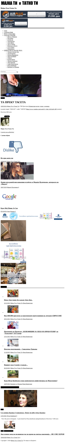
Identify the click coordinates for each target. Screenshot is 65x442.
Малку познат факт (9, 33)
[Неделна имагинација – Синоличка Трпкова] (12, 346)
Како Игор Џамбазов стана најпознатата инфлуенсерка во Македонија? (30, 381)
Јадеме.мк (10, 40)
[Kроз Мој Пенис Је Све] (9, 205)
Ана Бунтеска (11, 53)
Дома (5, 30)
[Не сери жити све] (14, 155)
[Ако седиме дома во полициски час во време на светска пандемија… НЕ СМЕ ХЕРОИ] (9, 428)
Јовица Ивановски (12, 55)
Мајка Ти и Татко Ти (9, 8)
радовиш (46, 106)
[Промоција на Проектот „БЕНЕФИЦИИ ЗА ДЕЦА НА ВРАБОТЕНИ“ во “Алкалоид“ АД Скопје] (12, 328)
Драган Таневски (12, 61)
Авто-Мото (10, 43)
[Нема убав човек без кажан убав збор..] (12, 296)
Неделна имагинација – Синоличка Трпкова (20, 349)
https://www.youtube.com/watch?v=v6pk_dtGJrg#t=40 (41, 109)
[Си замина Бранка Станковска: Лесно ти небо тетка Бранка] (20, 406)
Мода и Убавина (12, 36)
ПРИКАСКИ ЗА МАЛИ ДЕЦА (13, 50)
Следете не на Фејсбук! (7, 132)
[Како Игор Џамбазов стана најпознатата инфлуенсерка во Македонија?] (12, 377)
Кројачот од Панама (13, 67)
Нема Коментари (28, 303)
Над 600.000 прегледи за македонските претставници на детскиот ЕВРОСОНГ (33, 316)
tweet (2, 409)
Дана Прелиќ (11, 62)
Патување (10, 38)
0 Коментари (32, 106)
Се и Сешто (10, 47)
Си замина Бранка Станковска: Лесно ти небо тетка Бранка (23, 413)
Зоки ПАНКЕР (11, 56)
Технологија (11, 41)
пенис (42, 106)
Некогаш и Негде (12, 46)
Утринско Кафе (8, 32)
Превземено (10, 49)
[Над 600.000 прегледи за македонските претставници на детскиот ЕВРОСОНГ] (12, 312)
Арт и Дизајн (11, 44)
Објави (3, 98)
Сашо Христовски (12, 64)
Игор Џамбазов (11, 65)
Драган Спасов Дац (13, 52)
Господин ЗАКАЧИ (9, 35)
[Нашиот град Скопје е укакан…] (12, 361)
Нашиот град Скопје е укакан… (16, 365)
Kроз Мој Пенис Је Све (9, 208)
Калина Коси (11, 59)
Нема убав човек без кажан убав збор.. (18, 300)
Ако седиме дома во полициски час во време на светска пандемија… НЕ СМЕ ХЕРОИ (32, 434)
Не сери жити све (7, 158)
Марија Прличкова (12, 187)
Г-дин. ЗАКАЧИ (8, 431)
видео (37, 106)
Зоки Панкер (11, 211)
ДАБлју (9, 58)
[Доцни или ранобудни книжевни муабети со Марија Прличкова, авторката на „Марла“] (17, 179)
